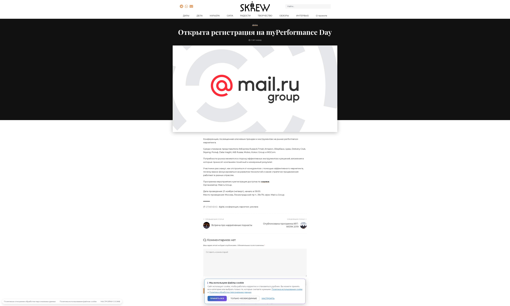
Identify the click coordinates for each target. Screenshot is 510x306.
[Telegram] (181, 6)
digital (221, 207)
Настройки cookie (110, 301)
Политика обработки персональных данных (230, 292)
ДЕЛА (255, 25)
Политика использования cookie (287, 289)
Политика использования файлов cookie (78, 301)
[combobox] (308, 6)
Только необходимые (244, 298)
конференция (231, 207)
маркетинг (244, 207)
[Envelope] (191, 6)
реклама (254, 207)
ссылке (265, 181)
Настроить (268, 298)
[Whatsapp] (186, 6)
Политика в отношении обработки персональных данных (30, 301)
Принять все (217, 298)
